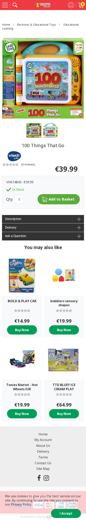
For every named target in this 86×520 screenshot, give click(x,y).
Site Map (43, 468)
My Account (43, 440)
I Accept (66, 513)
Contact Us (43, 463)
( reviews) (28, 164)
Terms (43, 457)
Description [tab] (13, 219)
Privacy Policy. (21, 504)
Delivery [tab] (10, 227)
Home (6, 24)
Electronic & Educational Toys (36, 24)
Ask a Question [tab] (15, 236)
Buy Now (22, 330)
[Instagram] (46, 477)
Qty (9, 199)
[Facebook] (39, 477)
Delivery (43, 451)
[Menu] (5, 5)
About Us (43, 445)
